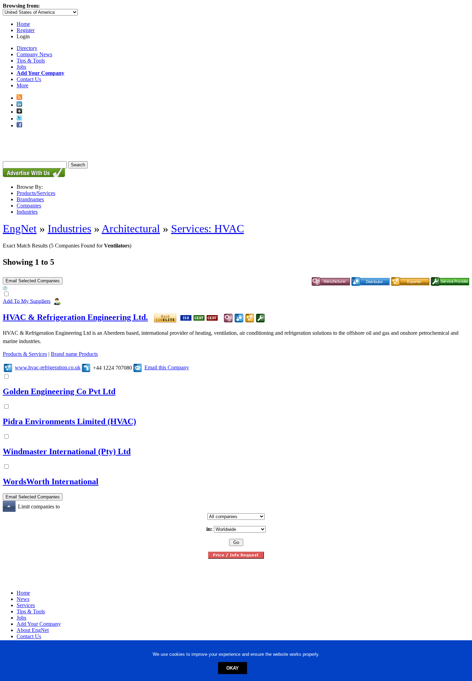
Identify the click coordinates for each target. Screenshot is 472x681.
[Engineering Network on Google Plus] (19, 112)
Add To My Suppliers (26, 301)
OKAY (232, 668)
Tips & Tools (31, 61)
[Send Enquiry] (137, 367)
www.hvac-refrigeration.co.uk (48, 367)
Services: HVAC (207, 228)
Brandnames (30, 199)
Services (26, 605)
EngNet (20, 228)
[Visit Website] (8, 367)
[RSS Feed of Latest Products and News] (19, 98)
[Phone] (86, 367)
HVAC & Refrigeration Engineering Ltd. (75, 317)
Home (23, 24)
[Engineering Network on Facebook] (19, 125)
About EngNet (33, 630)
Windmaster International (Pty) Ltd (67, 451)
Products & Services (25, 354)
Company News (34, 54)
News (23, 599)
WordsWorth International (50, 481)
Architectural (131, 228)
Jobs (21, 67)
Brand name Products (74, 354)
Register (26, 30)
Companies (29, 205)
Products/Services (36, 193)
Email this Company (166, 367)
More (22, 85)
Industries (27, 212)
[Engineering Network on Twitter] (19, 118)
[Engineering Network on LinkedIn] (19, 105)
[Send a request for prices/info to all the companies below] (236, 557)
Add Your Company (39, 624)
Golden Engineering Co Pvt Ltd (59, 391)
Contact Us (29, 79)
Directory (27, 48)
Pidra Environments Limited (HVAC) (69, 421)
